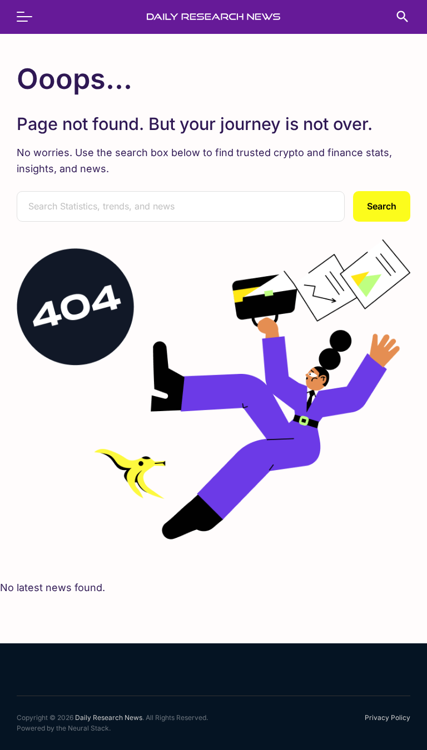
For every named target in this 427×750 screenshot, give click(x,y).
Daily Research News (108, 717)
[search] (397, 16)
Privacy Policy (387, 717)
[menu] (30, 16)
